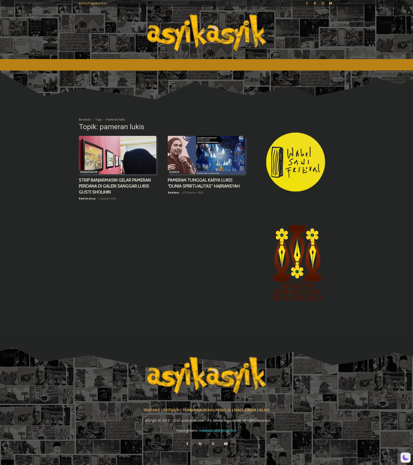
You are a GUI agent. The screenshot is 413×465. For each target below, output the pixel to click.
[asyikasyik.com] (206, 33)
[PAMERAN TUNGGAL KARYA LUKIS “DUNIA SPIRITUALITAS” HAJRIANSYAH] (206, 155)
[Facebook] (306, 3)
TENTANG (152, 410)
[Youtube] (330, 3)
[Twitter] (322, 3)
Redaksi (173, 192)
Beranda (85, 119)
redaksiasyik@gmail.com (218, 430)
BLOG (264, 410)
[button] (406, 458)
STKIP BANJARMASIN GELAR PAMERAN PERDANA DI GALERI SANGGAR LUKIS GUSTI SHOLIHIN (115, 186)
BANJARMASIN (89, 172)
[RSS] (314, 3)
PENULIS (223, 410)
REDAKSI (171, 410)
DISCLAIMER (245, 410)
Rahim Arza (87, 198)
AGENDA (174, 172)
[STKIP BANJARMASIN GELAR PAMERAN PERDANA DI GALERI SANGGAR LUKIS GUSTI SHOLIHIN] (117, 155)
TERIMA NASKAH (197, 410)
